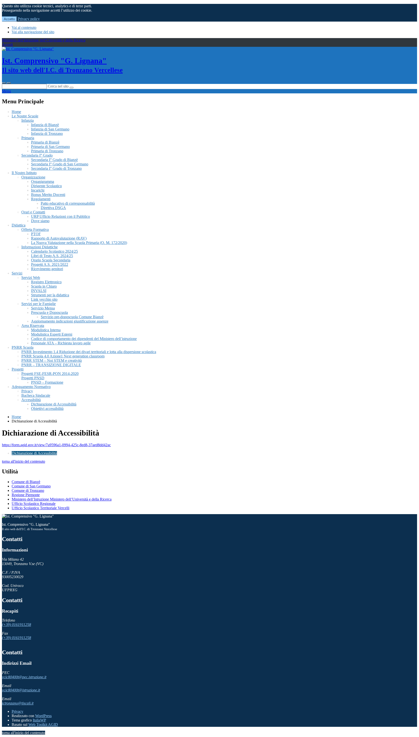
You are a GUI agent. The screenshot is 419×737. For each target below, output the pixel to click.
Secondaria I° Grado (37, 155)
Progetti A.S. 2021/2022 (49, 264)
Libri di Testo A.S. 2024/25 (52, 256)
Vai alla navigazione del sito (33, 32)
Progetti (18, 369)
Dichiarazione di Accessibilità (53, 404)
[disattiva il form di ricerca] (9, 83)
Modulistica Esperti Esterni (51, 334)
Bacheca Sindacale (35, 395)
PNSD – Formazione (47, 382)
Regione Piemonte (26, 495)
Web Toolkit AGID (43, 724)
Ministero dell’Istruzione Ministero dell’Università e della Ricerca (62, 499)
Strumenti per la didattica (50, 295)
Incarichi (37, 190)
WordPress (43, 716)
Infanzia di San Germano (50, 129)
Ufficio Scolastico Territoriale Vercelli (40, 508)
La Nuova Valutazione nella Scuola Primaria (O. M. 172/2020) (79, 243)
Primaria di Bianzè (45, 142)
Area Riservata (32, 326)
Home (16, 112)
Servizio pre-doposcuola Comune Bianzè (72, 317)
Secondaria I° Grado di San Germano (59, 164)
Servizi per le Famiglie (38, 304)
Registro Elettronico (46, 282)
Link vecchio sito (44, 299)
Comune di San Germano (31, 486)
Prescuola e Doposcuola (49, 312)
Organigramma (42, 181)
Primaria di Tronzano (47, 151)
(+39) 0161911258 (16, 625)
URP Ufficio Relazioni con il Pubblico (60, 216)
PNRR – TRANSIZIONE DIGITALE (51, 365)
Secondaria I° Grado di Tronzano (56, 168)
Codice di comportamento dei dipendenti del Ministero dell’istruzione (84, 339)
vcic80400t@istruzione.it (21, 690)
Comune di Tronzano (28, 490)
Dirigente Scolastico (46, 186)
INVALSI (38, 291)
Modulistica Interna (46, 330)
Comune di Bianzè (26, 482)
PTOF (36, 234)
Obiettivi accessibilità (47, 408)
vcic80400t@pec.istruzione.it (24, 677)
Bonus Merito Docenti (48, 195)
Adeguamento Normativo (31, 387)
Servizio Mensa (43, 308)
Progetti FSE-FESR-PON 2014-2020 (50, 374)
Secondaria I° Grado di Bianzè (54, 160)
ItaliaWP (39, 720)
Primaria (27, 138)
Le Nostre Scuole (25, 116)
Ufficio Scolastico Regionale (34, 504)
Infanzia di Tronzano (47, 133)
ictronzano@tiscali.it (17, 703)
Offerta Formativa (35, 229)
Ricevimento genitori (47, 269)
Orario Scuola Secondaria (50, 260)
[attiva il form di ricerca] (4, 83)
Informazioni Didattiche (39, 247)
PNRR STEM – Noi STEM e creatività (51, 360)
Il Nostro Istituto (24, 173)
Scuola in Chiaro (44, 286)
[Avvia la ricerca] (71, 87)
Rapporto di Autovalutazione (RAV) (59, 238)
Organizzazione (33, 177)
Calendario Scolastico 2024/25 (54, 251)
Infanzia (27, 120)
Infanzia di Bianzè (45, 125)
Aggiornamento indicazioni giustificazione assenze (69, 321)
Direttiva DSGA (53, 208)
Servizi (17, 273)
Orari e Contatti (33, 212)
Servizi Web (30, 277)
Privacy (27, 391)
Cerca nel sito (58, 86)
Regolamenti (40, 199)
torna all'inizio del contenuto (23, 461)
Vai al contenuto (24, 27)
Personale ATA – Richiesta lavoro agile (61, 343)
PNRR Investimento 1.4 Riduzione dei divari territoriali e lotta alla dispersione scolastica (88, 352)
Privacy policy (29, 19)
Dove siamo (40, 221)
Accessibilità (31, 400)
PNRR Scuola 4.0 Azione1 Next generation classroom (63, 356)
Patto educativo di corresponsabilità (68, 203)
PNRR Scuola (22, 347)
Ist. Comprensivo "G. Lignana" (62, 65)
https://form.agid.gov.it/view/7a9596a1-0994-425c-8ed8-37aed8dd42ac (56, 445)
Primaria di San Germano (50, 147)
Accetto (9, 19)
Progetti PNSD (32, 378)
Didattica (18, 225)
